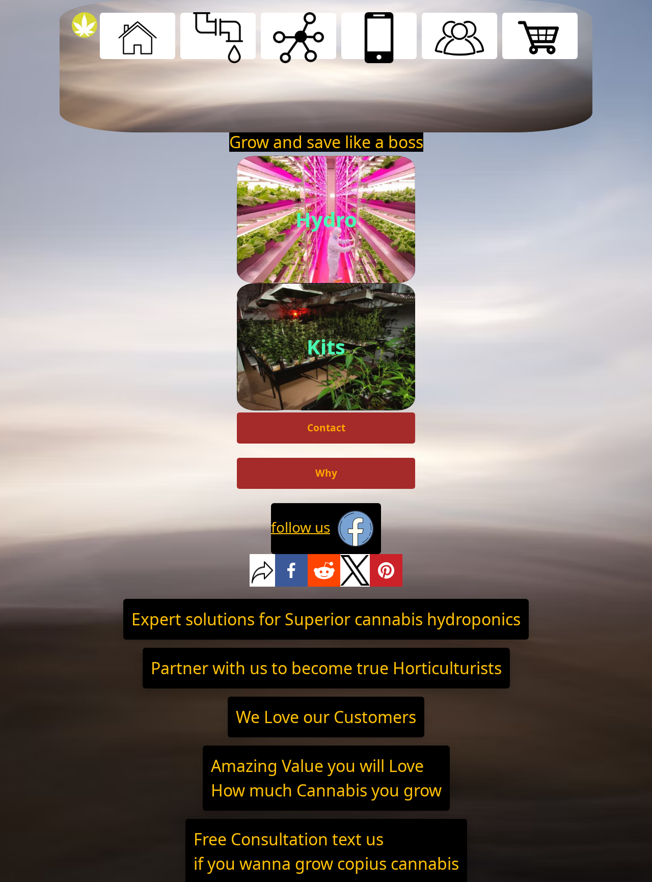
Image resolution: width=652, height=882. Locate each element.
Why (326, 473)
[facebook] (291, 570)
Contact (326, 427)
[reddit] (324, 570)
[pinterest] (386, 570)
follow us (300, 526)
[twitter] (355, 570)
